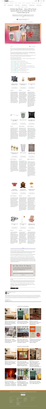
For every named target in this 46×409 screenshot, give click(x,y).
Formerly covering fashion (7, 295)
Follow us (31, 46)
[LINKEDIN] (8, 293)
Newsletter (34, 46)
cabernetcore (29, 138)
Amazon (15, 63)
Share (12, 46)
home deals (23, 52)
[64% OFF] (32, 148)
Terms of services (21, 273)
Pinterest (32, 399)
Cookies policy (11, 399)
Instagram (25, 399)
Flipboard (11, 402)
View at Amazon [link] (14, 87)
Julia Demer (20, 19)
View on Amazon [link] (31, 87)
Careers (17, 399)
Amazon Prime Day (26, 254)
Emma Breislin (27, 19)
